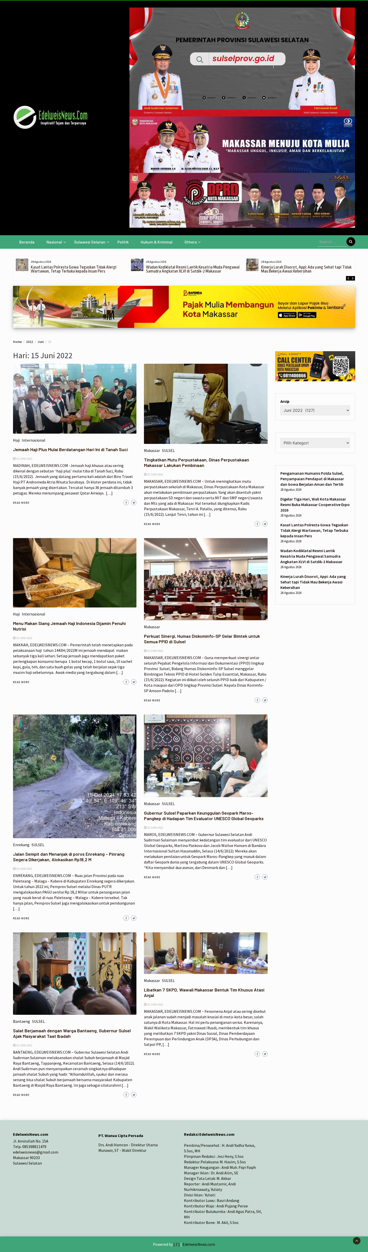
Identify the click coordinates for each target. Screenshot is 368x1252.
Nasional (54, 241)
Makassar (152, 450)
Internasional (33, 440)
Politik (123, 241)
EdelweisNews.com (198, 1244)
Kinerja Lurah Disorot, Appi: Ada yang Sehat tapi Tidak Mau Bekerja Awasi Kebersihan (306, 269)
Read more (21, 503)
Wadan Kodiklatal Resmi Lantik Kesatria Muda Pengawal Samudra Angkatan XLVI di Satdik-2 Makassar (193, 269)
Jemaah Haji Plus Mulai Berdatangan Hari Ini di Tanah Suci (70, 449)
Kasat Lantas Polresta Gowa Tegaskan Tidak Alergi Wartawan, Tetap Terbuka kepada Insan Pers (73, 269)
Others (191, 241)
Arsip (284, 401)
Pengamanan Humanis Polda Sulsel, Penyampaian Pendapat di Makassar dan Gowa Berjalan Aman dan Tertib (312, 479)
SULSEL (168, 450)
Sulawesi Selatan (89, 241)
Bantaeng (21, 1021)
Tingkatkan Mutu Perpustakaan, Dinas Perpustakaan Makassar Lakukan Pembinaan (196, 462)
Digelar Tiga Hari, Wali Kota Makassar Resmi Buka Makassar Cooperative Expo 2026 (315, 504)
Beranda (27, 241)
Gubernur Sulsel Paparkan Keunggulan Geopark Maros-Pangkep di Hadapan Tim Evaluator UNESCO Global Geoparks (204, 815)
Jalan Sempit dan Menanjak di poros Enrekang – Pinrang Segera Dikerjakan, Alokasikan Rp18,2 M (68, 856)
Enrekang (21, 844)
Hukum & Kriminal (156, 241)
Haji (16, 440)
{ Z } (176, 1244)
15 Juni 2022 (24, 458)
